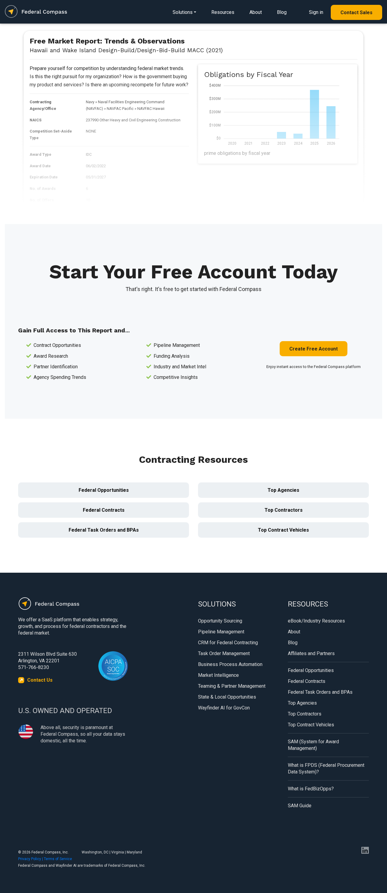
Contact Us (40, 680)
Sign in (316, 12)
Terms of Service (58, 859)
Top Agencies (283, 490)
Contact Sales (356, 12)
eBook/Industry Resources (316, 621)
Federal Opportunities (104, 490)
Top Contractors (284, 510)
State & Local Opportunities (227, 697)
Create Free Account (313, 349)
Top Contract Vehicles (283, 530)
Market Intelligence (218, 675)
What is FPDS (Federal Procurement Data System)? (326, 768)
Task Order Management (224, 653)
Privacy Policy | (31, 859)
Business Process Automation (230, 664)
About (255, 12)
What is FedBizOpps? (311, 789)
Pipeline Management (221, 632)
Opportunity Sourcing (220, 621)
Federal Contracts (104, 510)
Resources (222, 12)
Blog (282, 12)
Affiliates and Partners (311, 653)
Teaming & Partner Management (231, 686)
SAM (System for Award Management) (313, 745)
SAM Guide (299, 805)
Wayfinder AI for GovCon (224, 708)
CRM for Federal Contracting (228, 642)
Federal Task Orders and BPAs (104, 530)
